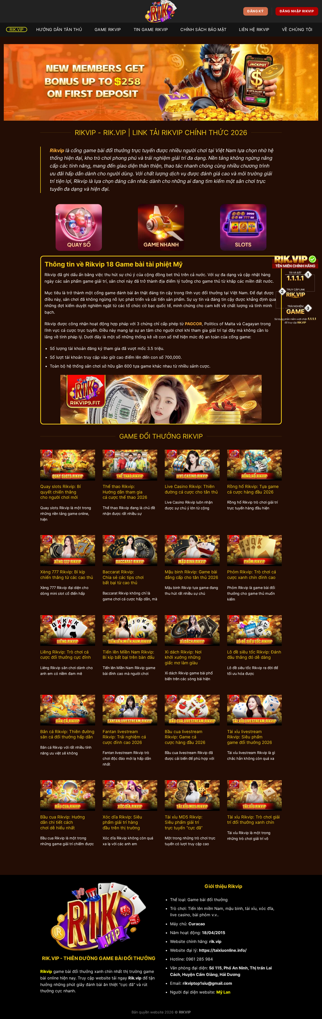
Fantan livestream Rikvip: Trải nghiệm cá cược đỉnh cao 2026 (124, 737)
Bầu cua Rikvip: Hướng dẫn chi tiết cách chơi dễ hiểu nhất (62, 822)
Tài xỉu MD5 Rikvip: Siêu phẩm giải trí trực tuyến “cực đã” (184, 822)
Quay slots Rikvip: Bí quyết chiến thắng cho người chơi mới (60, 492)
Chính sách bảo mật (203, 29)
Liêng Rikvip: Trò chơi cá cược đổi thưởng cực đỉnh (65, 654)
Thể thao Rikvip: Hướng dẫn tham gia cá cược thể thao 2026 (125, 492)
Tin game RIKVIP (151, 29)
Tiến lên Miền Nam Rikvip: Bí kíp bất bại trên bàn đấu (128, 654)
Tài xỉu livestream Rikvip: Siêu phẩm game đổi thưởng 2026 (249, 737)
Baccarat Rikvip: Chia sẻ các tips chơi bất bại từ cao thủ (123, 577)
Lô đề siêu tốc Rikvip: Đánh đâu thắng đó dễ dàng (254, 654)
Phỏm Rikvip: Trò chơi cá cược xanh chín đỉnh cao (251, 574)
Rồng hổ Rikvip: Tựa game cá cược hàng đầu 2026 (253, 489)
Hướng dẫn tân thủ (59, 29)
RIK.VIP (16, 29)
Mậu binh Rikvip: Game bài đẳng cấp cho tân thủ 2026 (191, 574)
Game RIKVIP (108, 29)
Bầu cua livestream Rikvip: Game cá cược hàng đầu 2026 (185, 737)
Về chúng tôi (297, 29)
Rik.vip (134, 977)
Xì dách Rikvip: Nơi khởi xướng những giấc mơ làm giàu (183, 657)
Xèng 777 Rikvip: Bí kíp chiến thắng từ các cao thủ (66, 574)
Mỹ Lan (223, 992)
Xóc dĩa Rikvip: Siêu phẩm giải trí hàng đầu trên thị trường (122, 822)
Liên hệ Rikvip (254, 29)
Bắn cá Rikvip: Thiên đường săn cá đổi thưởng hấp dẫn (67, 734)
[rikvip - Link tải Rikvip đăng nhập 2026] (161, 11)
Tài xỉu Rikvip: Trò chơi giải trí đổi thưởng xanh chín (253, 819)
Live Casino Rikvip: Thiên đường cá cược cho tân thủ (191, 489)
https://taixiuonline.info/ (223, 950)
